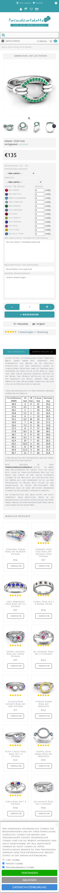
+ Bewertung (41, 332)
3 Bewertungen (25, 332)
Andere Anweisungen (17, 273)
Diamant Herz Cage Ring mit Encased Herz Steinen (43, 553)
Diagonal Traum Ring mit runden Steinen (15, 551)
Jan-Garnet (14, 190)
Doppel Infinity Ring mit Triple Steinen (16, 654)
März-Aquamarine (17, 198)
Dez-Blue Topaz (16, 234)
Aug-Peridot (15, 218)
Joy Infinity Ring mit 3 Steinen (43, 803)
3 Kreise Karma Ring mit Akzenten (43, 704)
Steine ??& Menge (15, 186)
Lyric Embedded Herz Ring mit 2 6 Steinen (15, 604)
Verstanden (29, 872)
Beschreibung (16, 352)
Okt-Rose (13, 226)
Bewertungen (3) (42, 352)
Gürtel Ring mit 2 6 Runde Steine (43, 603)
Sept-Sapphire (15, 222)
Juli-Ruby (13, 214)
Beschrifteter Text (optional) (21, 265)
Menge (39, 186)
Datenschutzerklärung (29, 887)
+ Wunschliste (22, 324)
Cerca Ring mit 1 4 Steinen (15, 803)
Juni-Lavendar (15, 210)
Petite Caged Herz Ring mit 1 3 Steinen (15, 754)
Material (9, 177)
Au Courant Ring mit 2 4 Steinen (43, 653)
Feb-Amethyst (15, 194)
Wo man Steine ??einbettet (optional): (26, 238)
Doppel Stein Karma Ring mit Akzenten (43, 754)
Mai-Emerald (15, 206)
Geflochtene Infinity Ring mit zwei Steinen (16, 704)
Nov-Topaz (14, 230)
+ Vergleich (40, 324)
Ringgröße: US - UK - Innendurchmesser (17, 167)
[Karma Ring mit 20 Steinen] (29, 89)
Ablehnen (29, 880)
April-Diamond (16, 202)
